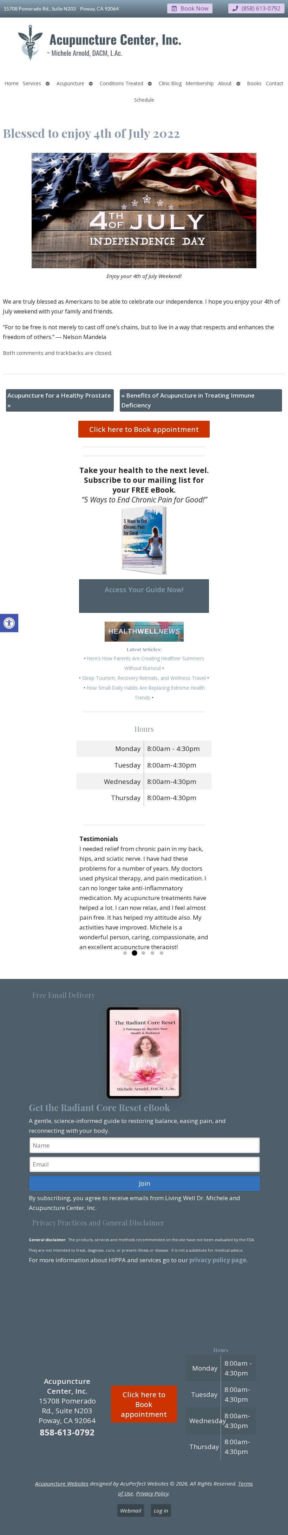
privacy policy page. (219, 1260)
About (225, 83)
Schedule (144, 99)
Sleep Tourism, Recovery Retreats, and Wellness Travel (144, 678)
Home (12, 83)
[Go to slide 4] (152, 953)
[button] (9, 623)
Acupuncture (70, 83)
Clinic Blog (170, 83)
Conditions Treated (121, 83)
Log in (161, 1510)
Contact (274, 83)
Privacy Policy (152, 1493)
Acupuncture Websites (62, 1483)
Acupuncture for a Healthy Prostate (59, 400)
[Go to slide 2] (134, 953)
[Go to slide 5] (161, 953)
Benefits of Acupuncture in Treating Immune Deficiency (188, 400)
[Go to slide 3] (143, 953)
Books (254, 83)
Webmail (130, 1510)
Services (32, 83)
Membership (200, 83)
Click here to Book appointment (144, 429)
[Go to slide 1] (125, 953)
